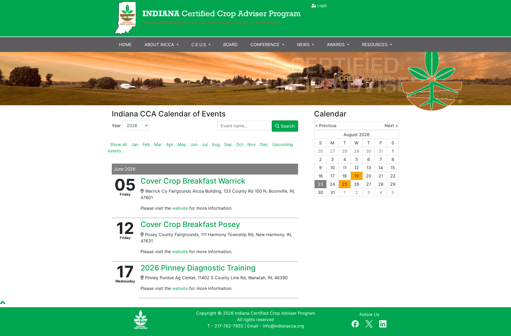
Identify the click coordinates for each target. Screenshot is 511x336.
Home (125, 44)
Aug (216, 144)
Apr (169, 144)
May (182, 144)
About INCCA (160, 44)
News (304, 44)
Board (230, 44)
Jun (193, 144)
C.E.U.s (199, 44)
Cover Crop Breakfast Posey (190, 224)
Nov (252, 144)
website (180, 208)
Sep (228, 144)
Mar (158, 144)
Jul (205, 144)
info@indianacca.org (283, 326)
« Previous (325, 125)
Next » (391, 125)
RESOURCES (375, 44)
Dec (264, 144)
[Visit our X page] (369, 322)
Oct (239, 144)
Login (322, 5)
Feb (146, 144)
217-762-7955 (229, 326)
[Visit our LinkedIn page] (383, 322)
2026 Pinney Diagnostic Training (198, 267)
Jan (134, 144)
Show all (118, 144)
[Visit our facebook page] (355, 322)
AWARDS (336, 44)
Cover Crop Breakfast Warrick (193, 180)
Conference (265, 44)
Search (287, 126)
